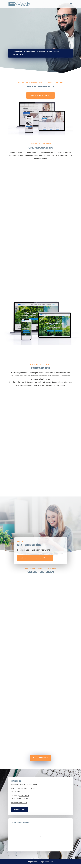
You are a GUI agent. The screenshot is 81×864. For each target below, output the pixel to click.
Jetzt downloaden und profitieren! (35, 558)
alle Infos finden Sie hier (40, 95)
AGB (40, 862)
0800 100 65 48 (24, 798)
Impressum (32, 862)
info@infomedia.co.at (19, 803)
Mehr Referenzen (40, 757)
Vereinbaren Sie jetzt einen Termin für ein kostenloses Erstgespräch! (35, 53)
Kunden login (20, 809)
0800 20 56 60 (24, 796)
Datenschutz (48, 862)
